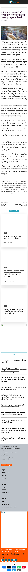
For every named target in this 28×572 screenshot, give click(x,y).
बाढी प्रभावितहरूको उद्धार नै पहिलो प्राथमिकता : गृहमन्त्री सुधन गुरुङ (13, 439)
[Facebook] (2, 560)
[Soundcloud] (6, 560)
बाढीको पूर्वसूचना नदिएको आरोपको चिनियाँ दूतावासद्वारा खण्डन (13, 422)
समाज (5, 232)
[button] (2, 2)
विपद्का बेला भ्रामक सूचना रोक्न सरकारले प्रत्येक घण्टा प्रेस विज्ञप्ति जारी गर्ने (12, 406)
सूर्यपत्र (5, 21)
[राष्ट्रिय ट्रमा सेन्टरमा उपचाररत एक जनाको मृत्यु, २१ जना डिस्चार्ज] (14, 222)
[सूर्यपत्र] (2, 21)
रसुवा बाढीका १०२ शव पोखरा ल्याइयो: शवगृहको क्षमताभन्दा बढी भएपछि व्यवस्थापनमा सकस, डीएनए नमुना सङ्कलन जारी (14, 274)
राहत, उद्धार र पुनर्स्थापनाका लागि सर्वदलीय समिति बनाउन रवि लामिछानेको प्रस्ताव (13, 414)
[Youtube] (15, 560)
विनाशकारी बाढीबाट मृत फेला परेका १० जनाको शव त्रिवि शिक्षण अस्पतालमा (14, 388)
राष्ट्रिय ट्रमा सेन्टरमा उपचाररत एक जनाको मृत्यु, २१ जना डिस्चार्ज (12, 237)
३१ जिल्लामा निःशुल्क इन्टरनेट (5, 205)
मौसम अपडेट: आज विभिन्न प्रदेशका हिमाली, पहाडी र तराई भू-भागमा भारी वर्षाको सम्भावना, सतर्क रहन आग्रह (13, 430)
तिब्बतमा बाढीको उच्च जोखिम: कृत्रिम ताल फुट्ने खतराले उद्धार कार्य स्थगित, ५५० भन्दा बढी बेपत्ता (14, 311)
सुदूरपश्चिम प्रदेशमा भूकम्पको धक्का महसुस (21, 205)
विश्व (5, 306)
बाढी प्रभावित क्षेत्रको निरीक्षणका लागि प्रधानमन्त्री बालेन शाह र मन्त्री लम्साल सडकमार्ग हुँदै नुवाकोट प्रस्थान (13, 397)
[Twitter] (12, 560)
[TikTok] (9, 560)
